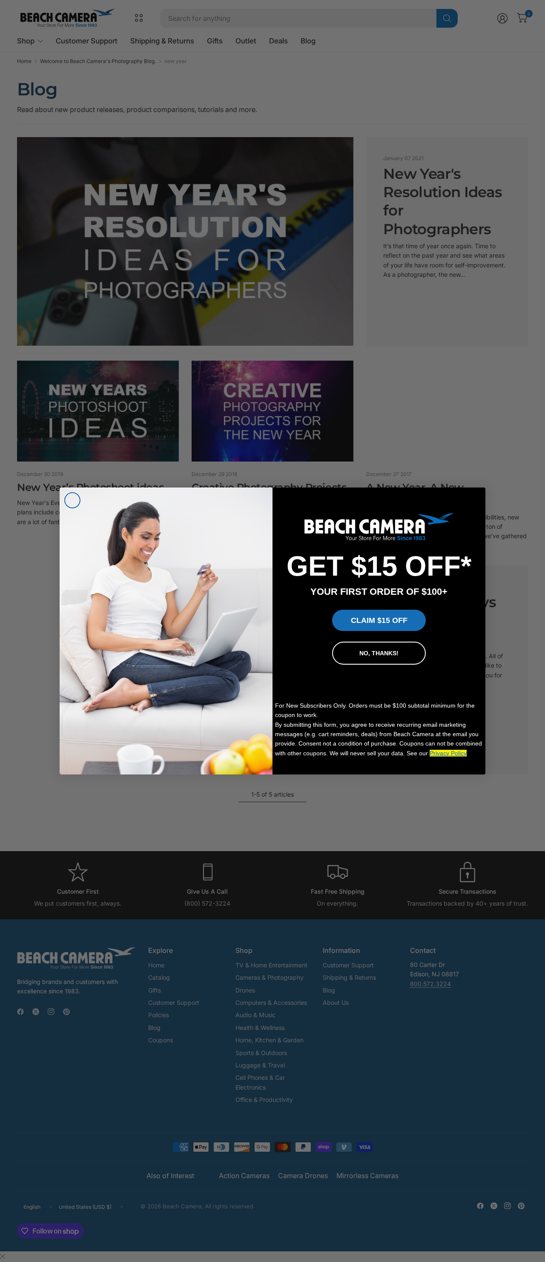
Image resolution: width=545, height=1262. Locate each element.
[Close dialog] (72, 500)
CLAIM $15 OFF (379, 620)
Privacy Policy (448, 753)
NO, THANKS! (379, 653)
